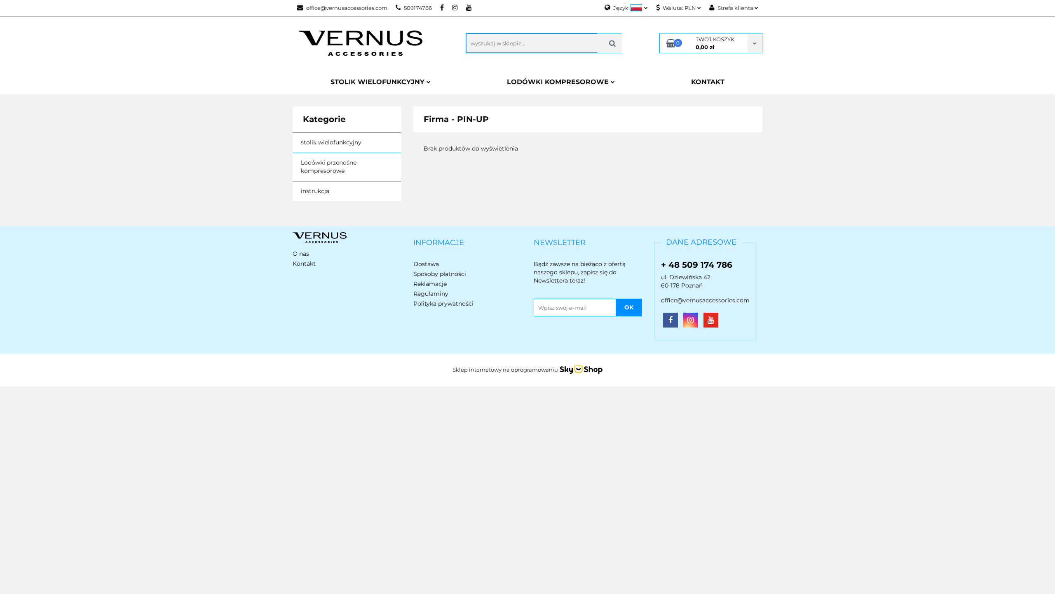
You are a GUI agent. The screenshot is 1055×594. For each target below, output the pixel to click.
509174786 (418, 8)
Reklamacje (430, 284)
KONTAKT (707, 82)
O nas (301, 253)
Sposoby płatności (439, 274)
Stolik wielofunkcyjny (379, 82)
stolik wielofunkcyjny (331, 142)
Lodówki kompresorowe (559, 82)
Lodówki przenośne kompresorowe (328, 166)
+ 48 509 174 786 (696, 265)
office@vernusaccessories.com (346, 8)
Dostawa (426, 264)
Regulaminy (430, 293)
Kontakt (304, 263)
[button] (438, 243)
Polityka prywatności (443, 303)
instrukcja (315, 191)
